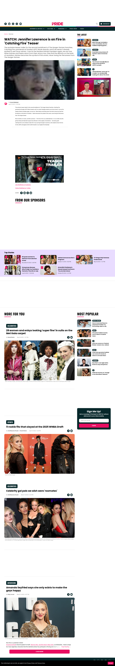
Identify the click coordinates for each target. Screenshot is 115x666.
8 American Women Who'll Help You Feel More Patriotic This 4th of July (30, 269)
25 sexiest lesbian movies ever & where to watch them (99, 334)
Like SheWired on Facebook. (23, 185)
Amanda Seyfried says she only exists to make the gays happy (36, 589)
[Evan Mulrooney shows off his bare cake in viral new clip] (84, 52)
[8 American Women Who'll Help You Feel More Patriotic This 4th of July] (12, 270)
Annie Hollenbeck (14, 102)
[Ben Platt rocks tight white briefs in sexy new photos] (84, 362)
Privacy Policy (31, 663)
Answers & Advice (36, 29)
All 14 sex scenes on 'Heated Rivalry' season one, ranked (100, 344)
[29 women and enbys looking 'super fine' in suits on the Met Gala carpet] (39, 360)
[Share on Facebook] (21, 193)
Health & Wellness (96, 320)
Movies (94, 330)
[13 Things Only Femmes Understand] (84, 259)
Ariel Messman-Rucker (13, 430)
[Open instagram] (17, 24)
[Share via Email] (24, 193)
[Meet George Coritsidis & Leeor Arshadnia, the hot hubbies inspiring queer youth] (84, 43)
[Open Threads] (13, 24)
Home (6, 34)
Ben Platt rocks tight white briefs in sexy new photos (100, 363)
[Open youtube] (20, 24)
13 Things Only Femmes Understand (101, 258)
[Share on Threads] (27, 193)
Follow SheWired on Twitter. (23, 188)
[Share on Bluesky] (31, 193)
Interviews (11, 583)
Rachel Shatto (11, 337)
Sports (10, 422)
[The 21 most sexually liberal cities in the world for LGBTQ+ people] (84, 62)
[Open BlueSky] (9, 24)
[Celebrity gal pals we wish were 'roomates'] (39, 518)
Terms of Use (41, 663)
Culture (50, 29)
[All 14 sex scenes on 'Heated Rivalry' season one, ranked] (84, 343)
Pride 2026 (73, 29)
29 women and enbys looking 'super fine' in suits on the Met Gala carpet (39, 332)
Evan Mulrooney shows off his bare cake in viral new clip (100, 53)
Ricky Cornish (11, 594)
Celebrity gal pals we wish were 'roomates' (31, 491)
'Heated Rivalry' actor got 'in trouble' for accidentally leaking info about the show (100, 73)
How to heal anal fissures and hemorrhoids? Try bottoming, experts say (99, 324)
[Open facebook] (5, 24)
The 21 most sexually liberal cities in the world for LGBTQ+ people (100, 63)
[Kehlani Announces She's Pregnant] (48, 259)
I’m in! (94, 426)
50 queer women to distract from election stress (29, 258)
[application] (94, 87)
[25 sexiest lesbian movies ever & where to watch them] (84, 333)
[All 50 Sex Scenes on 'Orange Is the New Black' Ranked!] (84, 372)
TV (93, 69)
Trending (61, 29)
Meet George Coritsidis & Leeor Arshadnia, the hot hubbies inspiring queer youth (99, 45)
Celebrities (95, 40)
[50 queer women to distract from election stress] (12, 259)
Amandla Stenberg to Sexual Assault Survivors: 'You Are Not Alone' (66, 269)
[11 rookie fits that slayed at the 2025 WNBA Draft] (39, 454)
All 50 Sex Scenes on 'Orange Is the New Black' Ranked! (100, 373)
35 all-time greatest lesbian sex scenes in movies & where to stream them (100, 354)
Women (11, 34)
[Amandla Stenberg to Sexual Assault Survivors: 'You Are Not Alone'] (48, 270)
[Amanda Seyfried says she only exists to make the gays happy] (39, 617)
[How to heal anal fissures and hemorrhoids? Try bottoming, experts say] (84, 323)
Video (82, 29)
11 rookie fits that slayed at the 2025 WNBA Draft (34, 426)
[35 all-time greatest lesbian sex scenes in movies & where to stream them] (84, 353)
